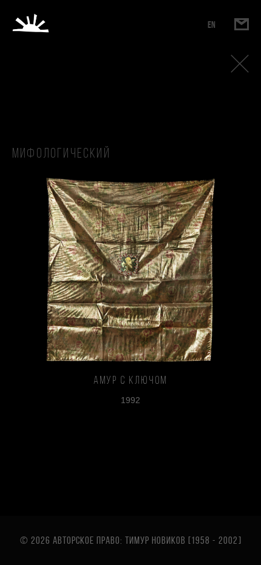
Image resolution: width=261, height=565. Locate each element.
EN (211, 24)
